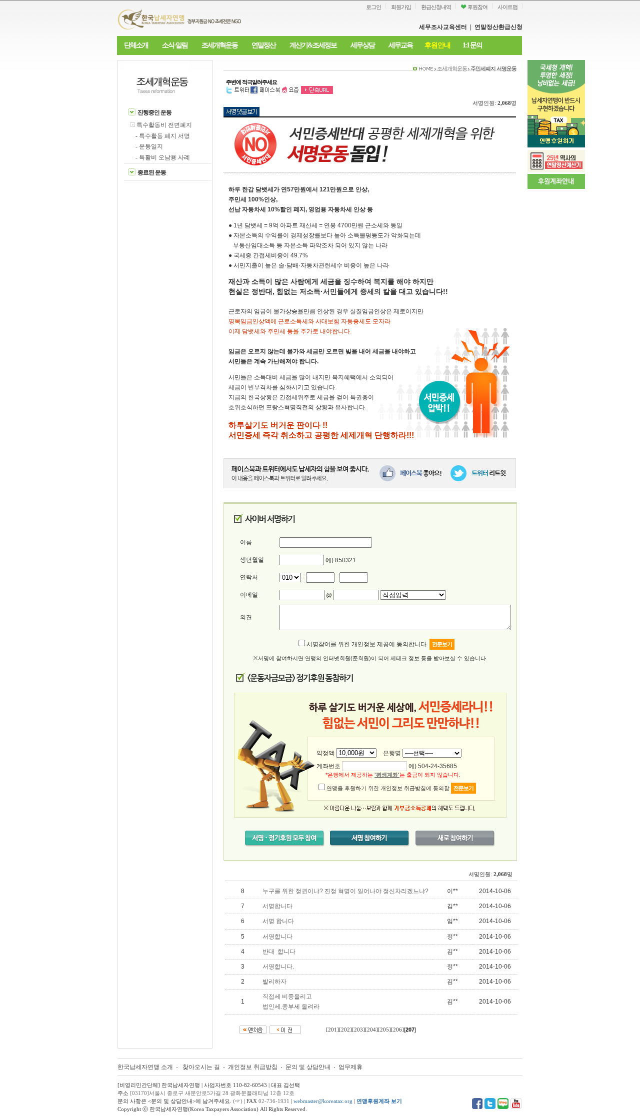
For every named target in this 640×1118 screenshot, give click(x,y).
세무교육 (400, 45)
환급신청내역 (436, 7)
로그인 (373, 7)
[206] (397, 1030)
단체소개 (136, 45)
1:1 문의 (472, 45)
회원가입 (401, 7)
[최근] (253, 1029)
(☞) (237, 1101)
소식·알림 (175, 45)
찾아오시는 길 (201, 1067)
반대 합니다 (279, 951)
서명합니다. (278, 966)
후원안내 (437, 45)
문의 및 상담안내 (309, 1067)
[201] (332, 1030)
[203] (358, 1030)
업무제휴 (350, 1067)
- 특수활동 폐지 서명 (163, 136)
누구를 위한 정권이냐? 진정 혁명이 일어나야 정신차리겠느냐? (345, 891)
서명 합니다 (278, 921)
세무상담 (362, 45)
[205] (384, 1030)
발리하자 (274, 981)
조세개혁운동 (220, 45)
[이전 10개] (285, 1029)
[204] (371, 1030)
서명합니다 (277, 906)
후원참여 (477, 7)
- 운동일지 (149, 146)
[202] (345, 1030)
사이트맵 (508, 7)
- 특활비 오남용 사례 (163, 157)
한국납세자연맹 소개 (145, 1067)
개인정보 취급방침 (253, 1067)
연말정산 (264, 45)
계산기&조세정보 (313, 45)
